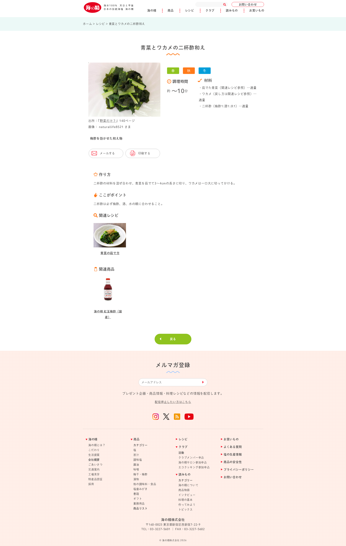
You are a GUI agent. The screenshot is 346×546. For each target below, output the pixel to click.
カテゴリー (140, 445)
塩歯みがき (140, 489)
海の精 (151, 10)
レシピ (189, 10)
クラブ (209, 10)
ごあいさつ (95, 464)
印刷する (144, 153)
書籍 (136, 493)
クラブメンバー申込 (191, 457)
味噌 (136, 469)
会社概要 (94, 459)
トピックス (185, 509)
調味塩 (137, 459)
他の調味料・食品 (144, 484)
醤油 (136, 464)
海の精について (188, 485)
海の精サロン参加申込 (192, 462)
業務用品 (139, 503)
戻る (173, 339)
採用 (91, 484)
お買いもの (256, 10)
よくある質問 (233, 447)
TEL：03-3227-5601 (155, 529)
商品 (171, 10)
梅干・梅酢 (140, 474)
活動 (181, 452)
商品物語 (184, 490)
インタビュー (187, 495)
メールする (107, 153)
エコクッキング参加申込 (194, 467)
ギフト (137, 498)
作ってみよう (187, 504)
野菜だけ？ (108, 120)
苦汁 (136, 454)
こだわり (94, 450)
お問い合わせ (248, 4)
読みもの (232, 10)
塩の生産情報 (233, 454)
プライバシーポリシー (239, 469)
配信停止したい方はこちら (173, 401)
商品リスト (140, 508)
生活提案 (94, 454)
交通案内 (94, 469)
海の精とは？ (96, 445)
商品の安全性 (233, 462)
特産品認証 (95, 479)
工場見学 (94, 474)
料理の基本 (185, 499)
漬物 (136, 479)
